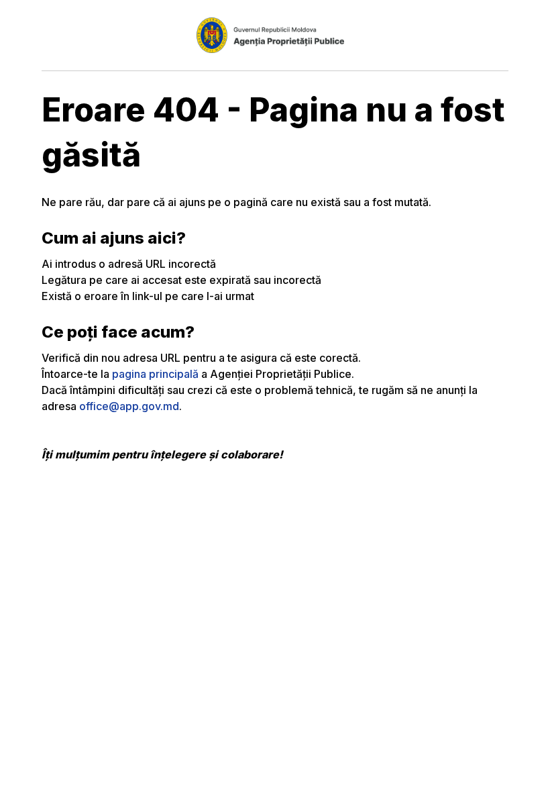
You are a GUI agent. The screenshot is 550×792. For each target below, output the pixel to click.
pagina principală (155, 374)
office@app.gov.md (129, 406)
